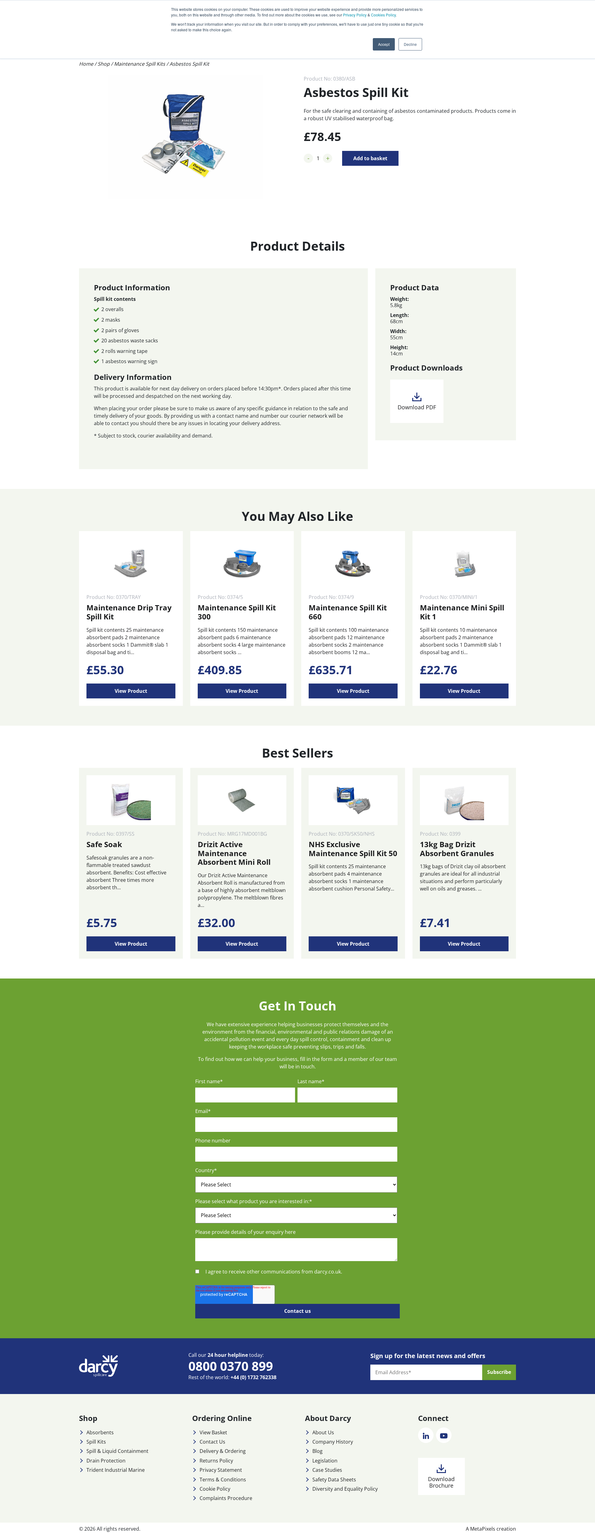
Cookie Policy (215, 1488)
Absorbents (100, 1432)
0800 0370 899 (230, 1365)
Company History (332, 1441)
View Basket (213, 1432)
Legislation (324, 1460)
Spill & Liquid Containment (117, 1451)
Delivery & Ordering (223, 1451)
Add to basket (370, 158)
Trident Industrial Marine (115, 1470)
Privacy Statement (221, 1470)
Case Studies (327, 1470)
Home (86, 63)
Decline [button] (410, 44)
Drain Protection (106, 1460)
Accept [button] (384, 44)
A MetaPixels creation (491, 1528)
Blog (317, 1451)
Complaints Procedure (226, 1498)
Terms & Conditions (223, 1479)
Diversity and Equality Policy (345, 1488)
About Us (323, 1432)
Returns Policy (216, 1460)
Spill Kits (96, 1441)
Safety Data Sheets (334, 1479)
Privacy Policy (355, 14)
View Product (131, 691)
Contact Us (212, 1441)
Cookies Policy (383, 14)
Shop (104, 63)
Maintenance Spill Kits (139, 63)
